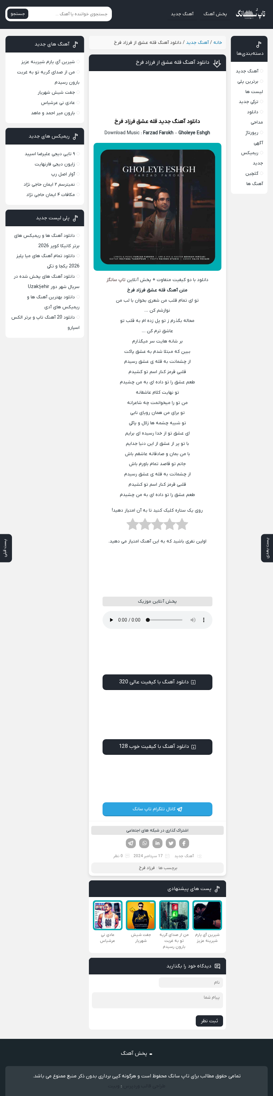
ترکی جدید (248, 102)
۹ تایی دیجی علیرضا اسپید (50, 154)
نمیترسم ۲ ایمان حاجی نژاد (49, 184)
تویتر (171, 843)
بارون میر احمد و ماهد (53, 113)
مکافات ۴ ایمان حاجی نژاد (50, 195)
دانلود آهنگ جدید (179, 121)
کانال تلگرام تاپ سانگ (154, 809)
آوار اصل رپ (63, 174)
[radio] (182, 526)
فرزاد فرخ (125, 121)
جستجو (18, 14)
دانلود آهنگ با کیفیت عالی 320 (154, 682)
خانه (217, 43)
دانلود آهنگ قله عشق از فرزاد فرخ (172, 62)
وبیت (114, 1086)
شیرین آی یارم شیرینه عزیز (48, 62)
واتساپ (144, 843)
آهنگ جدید (182, 14)
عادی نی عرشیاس (58, 103)
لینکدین (157, 843)
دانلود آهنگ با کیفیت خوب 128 (154, 746)
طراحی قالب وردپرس (144, 1086)
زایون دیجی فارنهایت (55, 164)
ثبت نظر (209, 1021)
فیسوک (184, 843)
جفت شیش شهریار (56, 92)
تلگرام (131, 843)
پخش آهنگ (215, 14)
